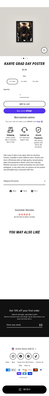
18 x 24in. (35, 81)
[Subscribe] (40, 325)
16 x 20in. (24, 81)
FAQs (20, 365)
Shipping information (11, 181)
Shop (13, 362)
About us (27, 365)
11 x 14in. (12, 81)
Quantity (7, 89)
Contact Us (39, 362)
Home (7, 362)
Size (24, 76)
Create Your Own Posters (25, 362)
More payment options (24, 117)
